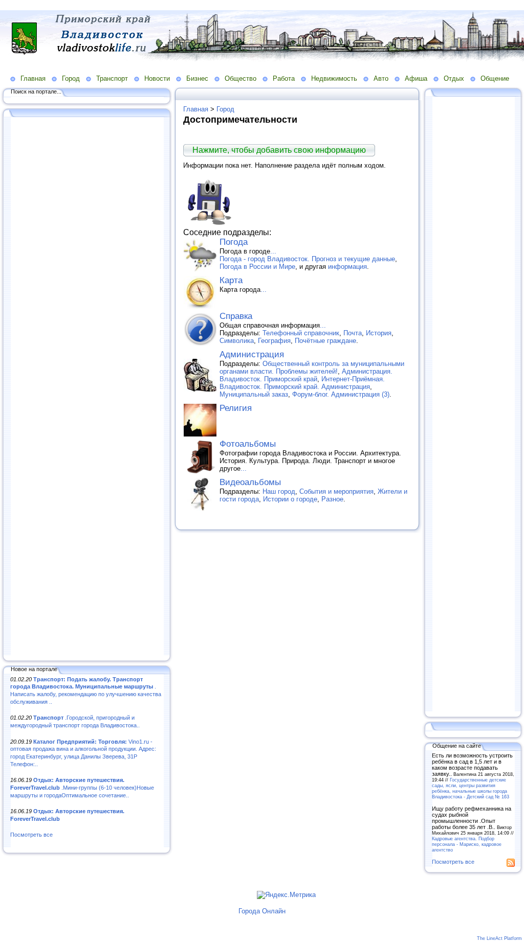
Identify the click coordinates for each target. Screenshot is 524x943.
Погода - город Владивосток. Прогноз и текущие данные (307, 259)
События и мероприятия (336, 491)
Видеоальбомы (250, 482)
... (273, 251)
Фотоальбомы (248, 444)
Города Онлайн (262, 911)
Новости (157, 78)
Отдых (454, 78)
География (274, 340)
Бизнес (197, 78)
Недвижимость (334, 78)
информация (347, 266)
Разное (332, 499)
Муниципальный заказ (254, 394)
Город (71, 78)
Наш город (279, 491)
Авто (381, 78)
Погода (234, 242)
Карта (231, 280)
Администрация (252, 354)
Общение (495, 78)
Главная (33, 78)
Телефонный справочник (301, 333)
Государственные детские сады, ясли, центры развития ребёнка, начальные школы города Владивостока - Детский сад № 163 (470, 788)
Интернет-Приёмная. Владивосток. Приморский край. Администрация (302, 382)
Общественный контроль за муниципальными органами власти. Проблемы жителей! (312, 367)
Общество (240, 78)
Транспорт (112, 78)
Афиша (416, 78)
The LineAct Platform (499, 938)
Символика (237, 340)
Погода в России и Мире (257, 266)
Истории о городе (290, 499)
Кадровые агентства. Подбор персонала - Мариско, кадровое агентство (466, 844)
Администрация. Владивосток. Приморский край (306, 375)
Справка (236, 316)
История (378, 333)
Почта (352, 333)
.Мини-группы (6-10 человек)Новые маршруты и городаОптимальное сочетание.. (82, 787)
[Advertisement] (87, 387)
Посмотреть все (31, 835)
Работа (284, 78)
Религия (236, 408)
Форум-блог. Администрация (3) (340, 394)
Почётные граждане (325, 340)
